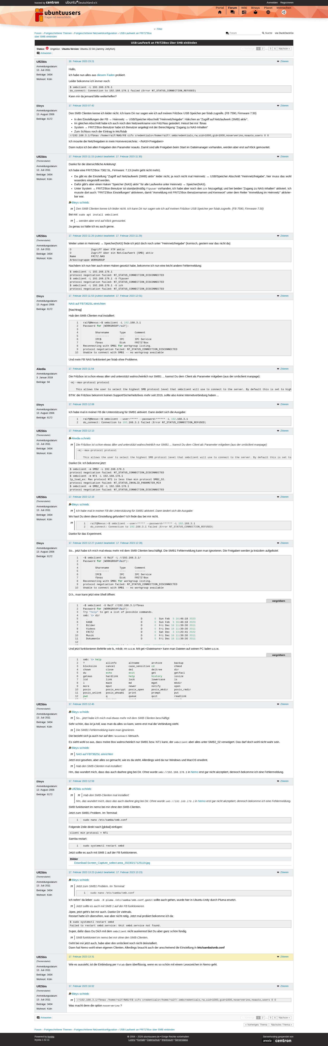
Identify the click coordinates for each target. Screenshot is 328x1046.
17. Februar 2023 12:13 (81, 430)
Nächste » (284, 48)
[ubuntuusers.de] (58, 16)
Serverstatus (181, 1040)
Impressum (167, 1040)
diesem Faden (106, 75)
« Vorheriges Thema (256, 1024)
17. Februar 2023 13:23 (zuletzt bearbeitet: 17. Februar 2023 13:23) (105, 872)
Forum (232, 8)
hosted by (40, 2)
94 (48, 382)
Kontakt (141, 1040)
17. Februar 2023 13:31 (81, 956)
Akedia (41, 369)
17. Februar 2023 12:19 (81, 496)
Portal (220, 8)
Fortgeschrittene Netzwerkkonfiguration (95, 33)
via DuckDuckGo (284, 33)
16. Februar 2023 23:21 (81, 61)
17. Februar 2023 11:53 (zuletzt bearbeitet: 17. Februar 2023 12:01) (105, 295)
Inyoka (50, 1036)
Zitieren (284, 61)
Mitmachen (284, 8)
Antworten (45, 53)
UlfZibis (41, 62)
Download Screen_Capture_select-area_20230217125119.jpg (112, 863)
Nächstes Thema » (281, 1024)
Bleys (40, 106)
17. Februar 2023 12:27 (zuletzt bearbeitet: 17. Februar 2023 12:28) (105, 543)
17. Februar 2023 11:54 (81, 368)
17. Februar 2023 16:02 (81, 986)
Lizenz (132, 1040)
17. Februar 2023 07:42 (81, 105)
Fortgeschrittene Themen (58, 33)
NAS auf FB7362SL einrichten (87, 304)
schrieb (84, 202)
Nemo (194, 772)
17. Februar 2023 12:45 (81, 704)
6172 (49, 118)
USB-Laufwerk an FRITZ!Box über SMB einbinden (147, 1029)
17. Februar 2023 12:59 (81, 781)
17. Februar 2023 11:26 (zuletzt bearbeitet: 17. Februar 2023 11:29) (105, 235)
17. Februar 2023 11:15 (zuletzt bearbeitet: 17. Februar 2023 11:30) (105, 156)
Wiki (244, 8)
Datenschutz (153, 1040)
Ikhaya (255, 8)
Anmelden (272, 2)
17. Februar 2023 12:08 (81, 404)
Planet (268, 8)
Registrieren (286, 2)
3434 (49, 74)
